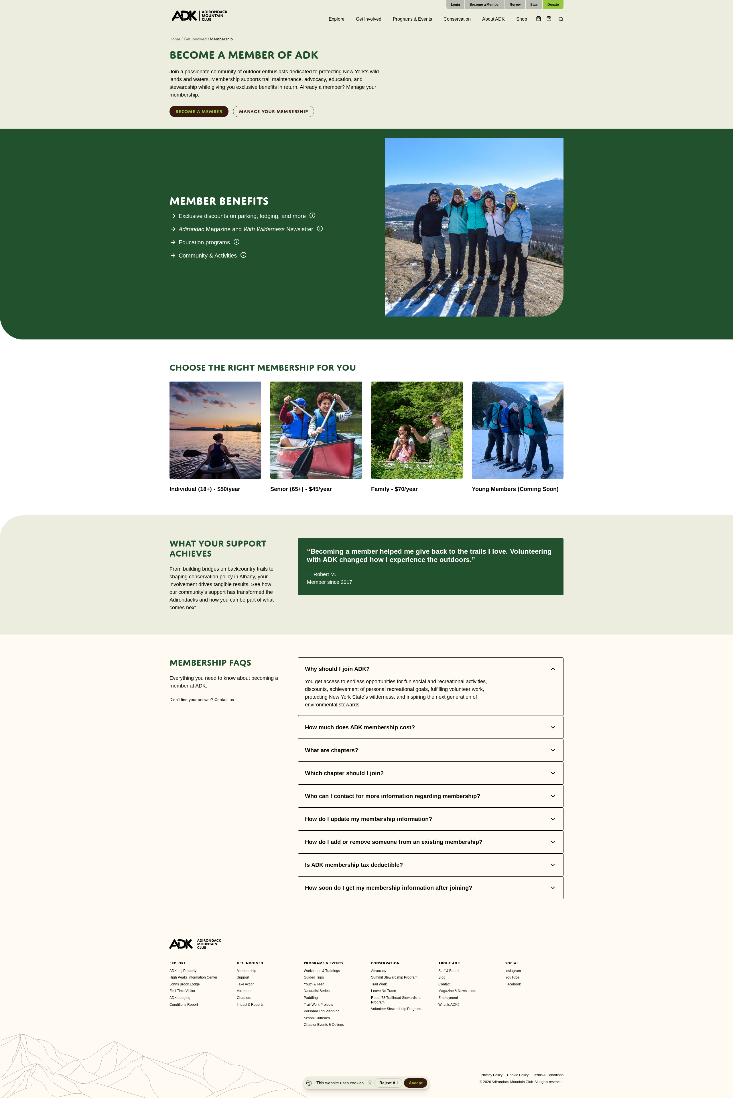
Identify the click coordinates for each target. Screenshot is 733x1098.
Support (243, 977)
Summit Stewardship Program (394, 977)
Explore (178, 963)
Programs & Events (323, 963)
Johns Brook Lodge (185, 984)
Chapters (244, 998)
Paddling (311, 998)
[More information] (312, 215)
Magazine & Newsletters (457, 991)
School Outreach (317, 1018)
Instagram (513, 971)
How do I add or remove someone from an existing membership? (393, 842)
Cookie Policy (518, 1075)
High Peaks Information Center (193, 977)
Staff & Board (448, 971)
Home (175, 39)
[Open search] (559, 19)
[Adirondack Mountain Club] (199, 15)
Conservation (385, 963)
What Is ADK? (449, 1005)
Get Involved (195, 39)
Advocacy (378, 971)
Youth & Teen (314, 984)
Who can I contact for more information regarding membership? (392, 796)
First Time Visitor (182, 991)
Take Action (246, 984)
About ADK (449, 963)
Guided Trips (314, 977)
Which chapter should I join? (344, 773)
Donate (553, 5)
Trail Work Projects (318, 1005)
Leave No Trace (383, 991)
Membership (246, 971)
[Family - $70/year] (417, 437)
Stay (534, 5)
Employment (448, 998)
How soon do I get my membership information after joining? (388, 888)
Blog (442, 977)
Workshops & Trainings (322, 971)
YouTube (512, 977)
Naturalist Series (317, 991)
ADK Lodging (180, 998)
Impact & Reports (250, 1005)
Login (455, 5)
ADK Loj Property (183, 971)
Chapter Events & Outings (324, 1025)
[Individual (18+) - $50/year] (215, 437)
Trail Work (379, 984)
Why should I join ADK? (337, 669)
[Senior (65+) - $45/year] (316, 437)
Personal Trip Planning (322, 1011)
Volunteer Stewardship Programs (396, 1009)
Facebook (513, 984)
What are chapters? (331, 750)
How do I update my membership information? (368, 819)
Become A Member (199, 111)
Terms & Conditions (548, 1075)
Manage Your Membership (273, 111)
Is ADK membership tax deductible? (354, 865)
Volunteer (244, 991)
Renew (515, 5)
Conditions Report (184, 1005)
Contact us (224, 699)
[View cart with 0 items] (539, 19)
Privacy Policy (492, 1075)
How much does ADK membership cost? (360, 727)
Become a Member (485, 5)
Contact (444, 984)
